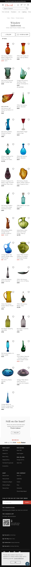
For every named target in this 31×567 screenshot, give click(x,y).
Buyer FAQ (19, 450)
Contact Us (5, 453)
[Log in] (14, 5)
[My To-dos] (18, 5)
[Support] (27, 564)
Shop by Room (5, 488)
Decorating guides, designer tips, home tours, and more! (15, 510)
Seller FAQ (19, 462)
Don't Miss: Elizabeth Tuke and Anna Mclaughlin (15, 1)
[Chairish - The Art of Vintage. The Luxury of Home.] (9, 5)
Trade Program (20, 453)
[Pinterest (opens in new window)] (14, 552)
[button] (3, 5)
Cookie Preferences (19, 558)
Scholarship (19, 488)
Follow (16, 432)
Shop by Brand (5, 478)
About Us (19, 475)
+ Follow (8, 34)
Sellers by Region (6, 485)
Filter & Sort (24, 34)
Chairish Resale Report (22, 491)
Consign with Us (20, 459)
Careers (18, 481)
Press (18, 485)
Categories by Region (7, 481)
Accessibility (5, 466)
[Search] (27, 8)
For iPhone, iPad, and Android (9, 516)
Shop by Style (5, 475)
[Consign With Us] (21, 5)
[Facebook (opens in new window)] (9, 552)
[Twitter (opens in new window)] (20, 552)
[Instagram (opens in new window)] (4, 552)
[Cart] (28, 5)
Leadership (19, 478)
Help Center (5, 450)
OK (15, 562)
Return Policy (5, 456)
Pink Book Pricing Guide (7, 462)
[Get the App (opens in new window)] (6, 523)
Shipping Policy (5, 459)
